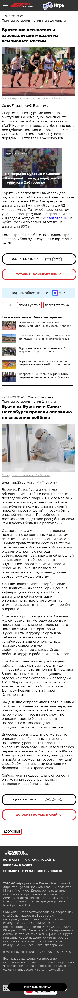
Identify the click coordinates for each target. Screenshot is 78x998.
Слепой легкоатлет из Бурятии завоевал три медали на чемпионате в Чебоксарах (44, 337)
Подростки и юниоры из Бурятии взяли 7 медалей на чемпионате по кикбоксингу (44, 375)
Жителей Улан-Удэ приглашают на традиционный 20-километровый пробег (45, 324)
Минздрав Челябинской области (26, 475)
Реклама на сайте (39, 860)
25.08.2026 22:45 (13, 397)
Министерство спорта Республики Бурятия (34, 98)
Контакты (11, 860)
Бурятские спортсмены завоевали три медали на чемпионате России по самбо (44, 363)
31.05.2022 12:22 (12, 16)
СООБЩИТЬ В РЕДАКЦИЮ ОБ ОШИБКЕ (33, 871)
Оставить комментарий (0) (39, 274)
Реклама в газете (17, 865)
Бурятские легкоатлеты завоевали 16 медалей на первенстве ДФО (42, 350)
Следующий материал (37, 987)
